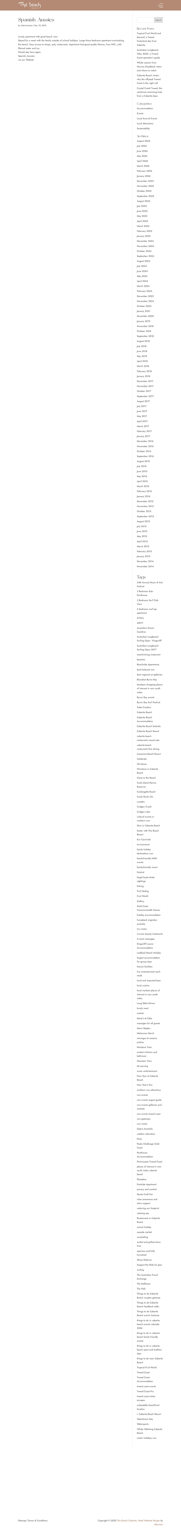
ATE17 (140, 623)
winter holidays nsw (146, 1438)
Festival (140, 872)
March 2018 (143, 366)
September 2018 (145, 336)
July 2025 (142, 206)
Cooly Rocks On (145, 796)
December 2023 (145, 296)
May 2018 (142, 356)
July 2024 (142, 266)
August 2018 (143, 341)
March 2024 (143, 286)
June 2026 (142, 151)
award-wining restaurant (148, 654)
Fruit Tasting (143, 891)
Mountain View (144, 1061)
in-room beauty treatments (150, 934)
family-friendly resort (147, 867)
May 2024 (142, 276)
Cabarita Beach (144, 712)
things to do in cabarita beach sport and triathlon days (149, 1349)
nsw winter (142, 1123)
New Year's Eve (144, 1084)
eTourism (158, 1524)
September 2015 (145, 516)
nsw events (142, 1095)
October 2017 (144, 391)
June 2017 (142, 411)
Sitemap (22, 1520)
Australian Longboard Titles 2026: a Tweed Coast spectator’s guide (148, 53)
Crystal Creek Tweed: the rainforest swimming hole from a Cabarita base (149, 92)
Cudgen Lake (143, 811)
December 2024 (145, 241)
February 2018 (144, 371)
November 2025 (145, 186)
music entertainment (147, 1071)
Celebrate (142, 759)
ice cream (142, 929)
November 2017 (145, 386)
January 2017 (143, 436)
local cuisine (143, 985)
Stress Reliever (144, 1259)
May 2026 (142, 156)
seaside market (144, 1232)
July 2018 (141, 346)
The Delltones (144, 1283)
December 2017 (145, 381)
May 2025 (142, 216)
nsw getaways (143, 1118)
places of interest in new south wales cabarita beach (149, 1170)
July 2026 (142, 146)
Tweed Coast (143, 1372)
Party (139, 1138)
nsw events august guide (149, 1100)
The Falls (141, 1288)
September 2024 (145, 256)
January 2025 (144, 236)
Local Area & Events (147, 118)
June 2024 (142, 271)
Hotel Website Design (149, 1520)
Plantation (141, 1179)
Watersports (143, 1424)
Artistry (140, 618)
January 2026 (144, 176)
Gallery (140, 901)
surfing (140, 1269)
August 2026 (143, 141)
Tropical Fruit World (147, 1367)
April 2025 (142, 221)
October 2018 (144, 331)
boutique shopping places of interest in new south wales (150, 688)
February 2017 (144, 431)
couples (141, 801)
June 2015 (142, 531)
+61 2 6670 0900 (35, 1483)
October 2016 (144, 451)
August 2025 (143, 201)
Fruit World (142, 896)
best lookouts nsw (146, 669)
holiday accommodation (148, 915)
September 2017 (145, 396)
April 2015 (142, 541)
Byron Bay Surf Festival (148, 702)
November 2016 (145, 446)
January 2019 (143, 321)
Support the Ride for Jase (149, 1264)
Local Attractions (145, 123)
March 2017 (143, 426)
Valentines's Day (145, 1419)
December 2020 (145, 316)
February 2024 (144, 291)
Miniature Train (144, 1047)
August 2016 (143, 461)
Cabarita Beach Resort (148, 731)
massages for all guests (148, 1023)
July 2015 (141, 526)
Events (140, 113)
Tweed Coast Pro (145, 1391)
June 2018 (142, 351)
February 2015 (144, 551)
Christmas (142, 764)
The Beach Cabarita (127, 1520)
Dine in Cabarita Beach (148, 825)
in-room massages (146, 938)
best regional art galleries (149, 674)
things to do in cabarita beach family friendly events (148, 1336)
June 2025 (142, 211)
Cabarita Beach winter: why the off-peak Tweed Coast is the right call (148, 79)
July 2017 (141, 406)
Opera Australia (145, 1128)
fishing (140, 886)
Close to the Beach (146, 777)
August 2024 (143, 261)
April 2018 (142, 361)
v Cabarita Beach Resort (149, 1414)
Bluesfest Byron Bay (147, 679)
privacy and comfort (147, 1189)
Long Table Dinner (146, 1003)
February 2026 (144, 171)
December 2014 (145, 561)
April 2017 (142, 421)
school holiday (144, 1227)
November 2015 (145, 506)
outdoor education (146, 1134)
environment (143, 844)
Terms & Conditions (38, 1520)
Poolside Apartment (146, 1184)
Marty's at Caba (144, 1018)
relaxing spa (143, 1213)
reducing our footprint (148, 1208)
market (140, 1013)
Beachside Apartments (148, 664)
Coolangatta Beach (146, 791)
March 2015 (143, 546)
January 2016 (143, 496)
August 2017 (143, 401)
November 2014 (145, 566)
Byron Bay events (145, 697)
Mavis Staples (143, 1028)
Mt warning (142, 1066)
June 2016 (142, 471)
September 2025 (145, 196)
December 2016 (145, 441)
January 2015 (143, 556)
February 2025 (144, 231)
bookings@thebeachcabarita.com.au (43, 1487)
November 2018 (145, 326)
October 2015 (144, 511)
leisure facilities (144, 966)
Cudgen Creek (144, 806)
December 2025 (145, 181)
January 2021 (143, 311)
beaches (141, 659)
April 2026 (142, 161)
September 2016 (145, 456)
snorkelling (142, 1237)
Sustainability (143, 128)
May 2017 (142, 416)
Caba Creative (144, 707)
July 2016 (141, 466)
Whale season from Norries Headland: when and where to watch (149, 66)
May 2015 (142, 536)
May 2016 (142, 476)
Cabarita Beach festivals (149, 726)
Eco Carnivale (144, 839)
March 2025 (143, 226)
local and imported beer (149, 980)
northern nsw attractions (149, 1090)
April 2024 (142, 281)
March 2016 (143, 486)
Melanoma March (145, 1033)
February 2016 (144, 491)
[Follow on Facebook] (19, 1494)
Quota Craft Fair (145, 1194)
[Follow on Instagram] (24, 1494)
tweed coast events (146, 1386)
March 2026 (143, 166)
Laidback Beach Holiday (149, 952)
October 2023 (144, 306)
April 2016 (142, 481)
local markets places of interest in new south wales (148, 994)
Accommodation (145, 108)
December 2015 (145, 501)
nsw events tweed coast (148, 1113)
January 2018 (143, 376)
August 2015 (143, 521)
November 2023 (145, 301)
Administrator (27, 25)
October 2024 (144, 251)
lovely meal (142, 1008)
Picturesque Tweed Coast (149, 1161)
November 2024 (145, 246)
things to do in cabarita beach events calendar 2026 (148, 1324)
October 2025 (144, 191)
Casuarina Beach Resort (149, 754)
